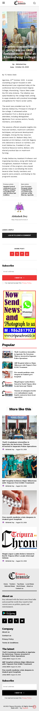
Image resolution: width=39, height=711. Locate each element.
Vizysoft (25, 708)
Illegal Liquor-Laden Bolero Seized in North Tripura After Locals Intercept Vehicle (18, 556)
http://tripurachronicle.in (19, 219)
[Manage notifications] (34, 707)
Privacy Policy (26, 283)
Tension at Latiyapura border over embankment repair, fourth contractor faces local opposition (25, 394)
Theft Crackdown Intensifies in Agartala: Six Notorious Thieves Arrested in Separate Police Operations (25, 355)
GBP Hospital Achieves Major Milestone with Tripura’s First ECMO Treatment (25, 365)
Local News (19, 42)
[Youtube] (22, 620)
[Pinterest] (22, 254)
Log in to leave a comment (19, 235)
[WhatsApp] (27, 254)
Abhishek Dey (21, 64)
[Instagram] (10, 620)
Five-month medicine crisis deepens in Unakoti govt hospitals (19, 518)
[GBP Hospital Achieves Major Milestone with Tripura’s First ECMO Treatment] (7, 365)
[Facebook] (12, 254)
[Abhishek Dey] (19, 207)
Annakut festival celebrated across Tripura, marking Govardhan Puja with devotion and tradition (9, 191)
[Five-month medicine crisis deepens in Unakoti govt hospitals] (19, 502)
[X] (17, 254)
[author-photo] (3, 449)
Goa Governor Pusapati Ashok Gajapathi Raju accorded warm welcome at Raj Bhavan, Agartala (27, 191)
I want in (18, 278)
